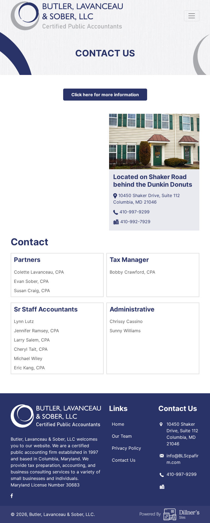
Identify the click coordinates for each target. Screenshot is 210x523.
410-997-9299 (134, 211)
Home (118, 424)
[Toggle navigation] (191, 15)
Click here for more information (105, 94)
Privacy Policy (126, 448)
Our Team (122, 436)
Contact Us (123, 460)
